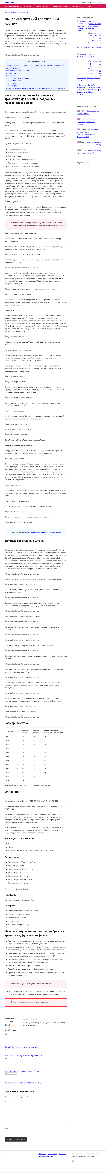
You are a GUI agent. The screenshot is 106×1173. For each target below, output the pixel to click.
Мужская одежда (59, 6)
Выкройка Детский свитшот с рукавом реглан (44, 532)
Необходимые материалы (19, 78)
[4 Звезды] (53, 1023)
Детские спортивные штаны (18, 70)
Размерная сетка (13, 73)
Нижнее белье (42, 6)
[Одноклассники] (9, 1025)
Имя (6, 1129)
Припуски (13, 83)
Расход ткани (14, 81)
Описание (10, 76)
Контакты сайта (80, 2)
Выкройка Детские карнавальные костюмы (86, 121)
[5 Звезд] (61, 1023)
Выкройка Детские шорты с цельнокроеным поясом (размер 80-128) (87, 133)
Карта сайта (52, 1154)
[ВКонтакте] (6, 1025)
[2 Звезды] (35, 1023)
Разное (88, 6)
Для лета (27, 6)
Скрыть (42, 61)
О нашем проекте (94, 2)
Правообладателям (46, 1156)
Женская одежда (12, 6)
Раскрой (12, 86)
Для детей (76, 6)
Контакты (62, 1154)
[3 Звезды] (44, 1023)
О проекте (42, 1154)
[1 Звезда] (27, 1023)
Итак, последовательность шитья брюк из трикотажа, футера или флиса (35, 88)
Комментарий (10, 1102)
